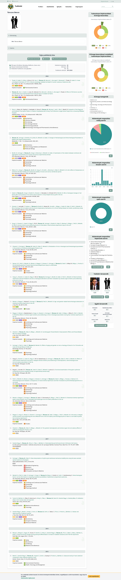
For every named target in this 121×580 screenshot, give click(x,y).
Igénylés (59, 6)
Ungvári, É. (37, 555)
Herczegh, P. (55, 80)
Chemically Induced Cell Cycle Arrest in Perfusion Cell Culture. (61, 443)
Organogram (79, 6)
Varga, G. (21, 170)
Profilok (40, 6)
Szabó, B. (14, 193)
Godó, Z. (60, 475)
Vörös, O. (34, 511)
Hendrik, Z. (38, 533)
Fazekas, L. (28, 206)
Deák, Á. (46, 137)
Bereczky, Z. (39, 153)
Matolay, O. (65, 223)
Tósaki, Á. (14, 80)
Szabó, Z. (19, 80)
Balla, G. (70, 533)
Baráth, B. (14, 153)
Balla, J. (74, 533)
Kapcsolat (15, 1)
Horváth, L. (45, 170)
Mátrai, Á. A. (15, 170)
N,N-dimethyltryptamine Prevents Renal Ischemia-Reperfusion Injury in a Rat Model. (35, 265)
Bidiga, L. (58, 206)
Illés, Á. (60, 109)
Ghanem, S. (38, 193)
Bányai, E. (15, 533)
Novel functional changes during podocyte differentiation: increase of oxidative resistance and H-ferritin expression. (48, 534)
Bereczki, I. (48, 80)
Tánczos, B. (42, 80)
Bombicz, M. (28, 137)
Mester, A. (33, 263)
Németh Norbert (95, 290)
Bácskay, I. (51, 109)
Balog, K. (49, 475)
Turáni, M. (15, 498)
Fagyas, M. (26, 533)
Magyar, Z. (39, 263)
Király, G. (39, 498)
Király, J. (25, 80)
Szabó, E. (74, 80)
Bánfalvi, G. (42, 443)
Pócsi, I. (57, 511)
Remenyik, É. (62, 80)
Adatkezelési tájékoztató (28, 578)
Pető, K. (74, 206)
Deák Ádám (107, 290)
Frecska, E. (80, 263)
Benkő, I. (24, 511)
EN (111, 1)
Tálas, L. (36, 443)
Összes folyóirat (97, 267)
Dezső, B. (55, 498)
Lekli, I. (56, 109)
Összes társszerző (97, 296)
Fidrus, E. (31, 443)
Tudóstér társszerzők (34, 58)
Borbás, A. (50, 92)
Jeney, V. (15, 534)
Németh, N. (41, 137)
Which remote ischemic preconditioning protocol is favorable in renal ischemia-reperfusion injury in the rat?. (42, 225)
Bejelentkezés (104, 1)
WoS (20, 97)
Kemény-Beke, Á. (72, 498)
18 (91, 103)
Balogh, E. (20, 533)
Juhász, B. (34, 137)
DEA (16, 85)
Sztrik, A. (46, 511)
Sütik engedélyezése (94, 576)
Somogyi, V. (22, 137)
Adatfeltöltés (50, 6)
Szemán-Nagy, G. (17, 443)
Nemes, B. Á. (16, 263)
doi (13, 85)
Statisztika (68, 6)
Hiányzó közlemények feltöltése (19, 67)
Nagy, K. (31, 223)
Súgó (9, 1)
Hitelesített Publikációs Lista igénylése (21, 68)
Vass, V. (36, 80)
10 (100, 243)
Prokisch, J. (62, 511)
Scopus (20, 85)
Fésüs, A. (14, 109)
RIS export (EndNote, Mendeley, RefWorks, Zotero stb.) (25, 65)
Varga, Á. (33, 153)
